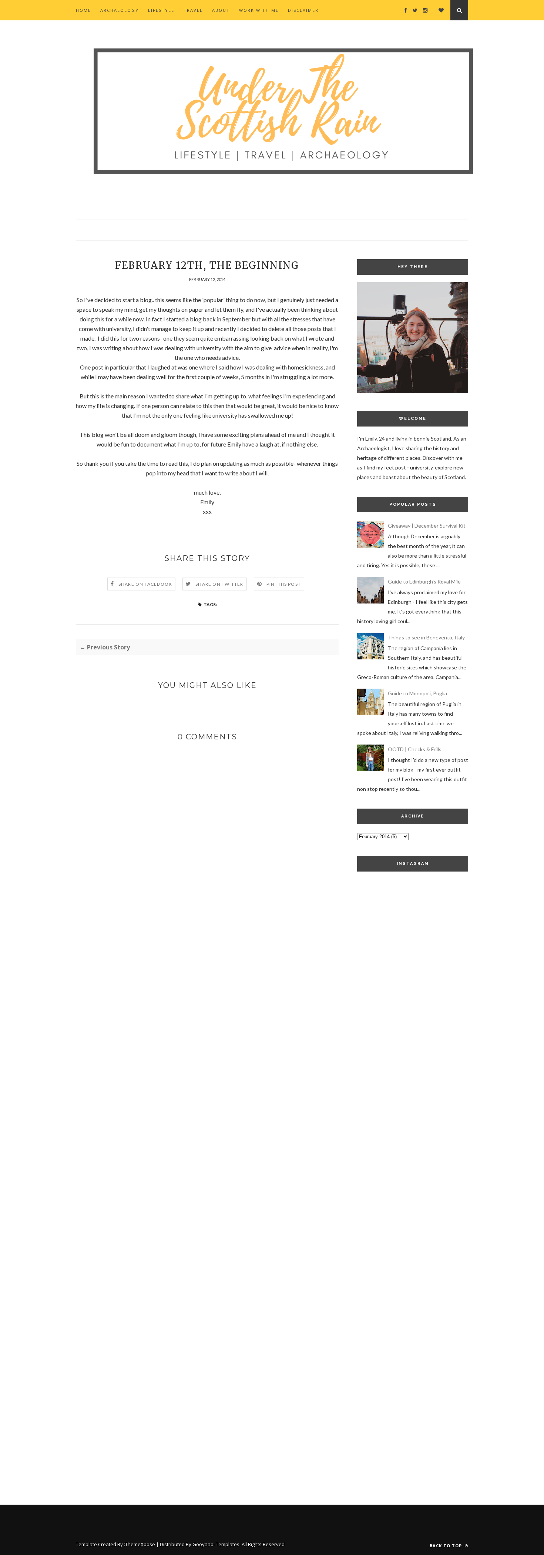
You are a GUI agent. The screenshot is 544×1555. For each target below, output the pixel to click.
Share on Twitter (219, 584)
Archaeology (119, 10)
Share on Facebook (145, 584)
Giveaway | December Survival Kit (427, 525)
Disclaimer (303, 10)
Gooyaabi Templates (215, 1544)
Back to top (446, 1545)
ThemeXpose (140, 1544)
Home (83, 10)
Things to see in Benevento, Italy (426, 637)
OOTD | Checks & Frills (414, 749)
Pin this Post (283, 584)
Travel (193, 10)
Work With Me (259, 10)
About (221, 10)
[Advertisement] (412, 1005)
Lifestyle (161, 10)
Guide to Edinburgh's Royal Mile (424, 581)
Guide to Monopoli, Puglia (417, 693)
